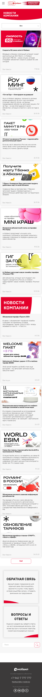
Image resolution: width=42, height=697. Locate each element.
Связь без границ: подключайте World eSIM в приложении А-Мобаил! (21, 451)
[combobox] (21, 25)
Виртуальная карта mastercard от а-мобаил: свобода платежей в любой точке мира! (20, 406)
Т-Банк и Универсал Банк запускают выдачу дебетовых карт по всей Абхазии (20, 184)
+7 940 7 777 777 (21, 678)
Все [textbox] (21, 26)
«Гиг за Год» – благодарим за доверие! (18, 95)
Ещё (21, 561)
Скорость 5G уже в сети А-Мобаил (16, 50)
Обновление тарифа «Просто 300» (16, 317)
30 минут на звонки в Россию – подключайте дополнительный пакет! (20, 140)
